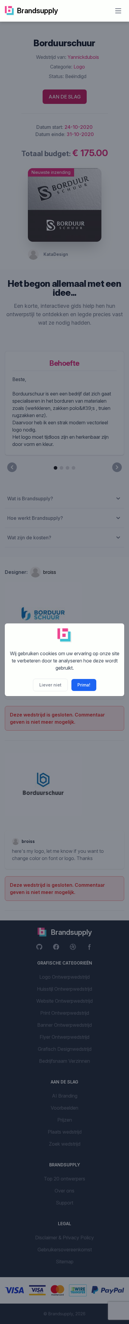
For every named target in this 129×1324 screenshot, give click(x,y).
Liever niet (50, 684)
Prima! (83, 684)
